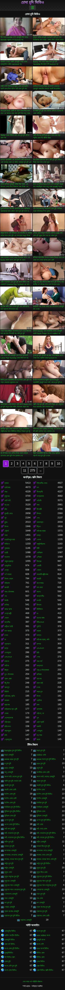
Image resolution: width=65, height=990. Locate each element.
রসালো (7, 661)
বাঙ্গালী (39, 726)
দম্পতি (39, 600)
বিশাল (38, 696)
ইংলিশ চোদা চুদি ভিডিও (44, 794)
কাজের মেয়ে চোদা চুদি (44, 854)
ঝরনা (38, 739)
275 (32, 470)
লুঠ (5, 518)
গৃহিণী (39, 626)
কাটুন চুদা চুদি (9, 863)
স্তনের (39, 678)
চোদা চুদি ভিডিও (32, 2)
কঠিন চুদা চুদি (9, 841)
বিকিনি (7, 691)
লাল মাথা (40, 587)
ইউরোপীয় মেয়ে (42, 483)
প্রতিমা (39, 700)
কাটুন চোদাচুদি (9, 868)
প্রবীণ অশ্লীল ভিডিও (12, 935)
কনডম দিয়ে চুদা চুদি (43, 846)
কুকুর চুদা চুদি (41, 868)
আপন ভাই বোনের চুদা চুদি (13, 776)
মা (5, 639)
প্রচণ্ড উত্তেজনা (43, 670)
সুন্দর (6, 522)
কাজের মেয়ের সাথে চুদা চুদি (14, 859)
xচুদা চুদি (40, 768)
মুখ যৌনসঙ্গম (9, 674)
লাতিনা (7, 665)
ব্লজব (7, 483)
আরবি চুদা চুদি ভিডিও (44, 785)
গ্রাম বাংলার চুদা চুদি (43, 907)
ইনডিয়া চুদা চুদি (42, 802)
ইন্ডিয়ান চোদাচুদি (42, 815)
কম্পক (39, 644)
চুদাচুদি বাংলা (41, 939)
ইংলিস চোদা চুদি (10, 802)
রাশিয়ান (39, 674)
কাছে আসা (8, 609)
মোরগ (7, 617)
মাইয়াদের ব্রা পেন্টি (11, 709)
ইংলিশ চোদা (41, 789)
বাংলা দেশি (40, 944)
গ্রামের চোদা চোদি (43, 915)
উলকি (6, 600)
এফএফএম (8, 657)
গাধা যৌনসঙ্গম (9, 591)
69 (38, 652)
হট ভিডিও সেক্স (10, 957)
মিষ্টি (38, 548)
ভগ (38, 487)
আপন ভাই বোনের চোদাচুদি (46, 776)
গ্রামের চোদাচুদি (26, 920)
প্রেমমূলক (8, 739)
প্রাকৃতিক (8, 565)
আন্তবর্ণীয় (40, 596)
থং (37, 613)
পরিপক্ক (7, 722)
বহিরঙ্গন (7, 583)
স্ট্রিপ (39, 526)
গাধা (6, 491)
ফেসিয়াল (39, 552)
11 (24, 470)
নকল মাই (40, 683)
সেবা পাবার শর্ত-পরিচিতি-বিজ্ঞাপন (32, 981)
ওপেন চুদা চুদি (9, 820)
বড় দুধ (7, 505)
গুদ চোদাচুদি (41, 902)
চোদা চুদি (7, 961)
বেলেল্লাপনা (9, 717)
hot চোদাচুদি (9, 755)
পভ (6, 596)
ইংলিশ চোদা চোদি (10, 798)
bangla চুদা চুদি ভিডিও (13, 750)
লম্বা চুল (39, 691)
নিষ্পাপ (39, 513)
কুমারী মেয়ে (8, 513)
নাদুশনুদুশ (8, 730)
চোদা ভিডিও (41, 961)
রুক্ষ (38, 704)
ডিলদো (39, 604)
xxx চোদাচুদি (9, 768)
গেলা (38, 657)
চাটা (6, 735)
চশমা (6, 635)
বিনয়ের (39, 561)
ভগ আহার (8, 631)
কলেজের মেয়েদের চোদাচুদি (14, 854)
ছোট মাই (8, 500)
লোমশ (39, 570)
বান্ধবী (39, 578)
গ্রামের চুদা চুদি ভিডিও (12, 915)
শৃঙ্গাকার (7, 548)
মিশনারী (39, 509)
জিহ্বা (6, 670)
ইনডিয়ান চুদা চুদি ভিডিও (12, 807)
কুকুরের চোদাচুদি (10, 881)
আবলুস (7, 687)
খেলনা (39, 539)
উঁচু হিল (7, 683)
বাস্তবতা (40, 665)
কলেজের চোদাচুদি (10, 850)
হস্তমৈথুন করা (10, 539)
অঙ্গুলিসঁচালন (41, 544)
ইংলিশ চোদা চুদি (10, 794)
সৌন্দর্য (7, 531)
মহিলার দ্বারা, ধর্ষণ (43, 639)
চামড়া (38, 535)
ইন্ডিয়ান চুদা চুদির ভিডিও (12, 811)
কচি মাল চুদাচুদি (10, 828)
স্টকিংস (7, 544)
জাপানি (7, 587)
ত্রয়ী (6, 552)
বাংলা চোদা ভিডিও (10, 970)
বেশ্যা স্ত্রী (8, 613)
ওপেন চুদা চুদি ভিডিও (44, 820)
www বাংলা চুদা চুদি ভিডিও (46, 759)
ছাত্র (6, 648)
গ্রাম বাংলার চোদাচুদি (12, 911)
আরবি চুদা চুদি (9, 785)
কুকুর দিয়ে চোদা (42, 872)
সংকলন (7, 557)
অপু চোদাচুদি (9, 772)
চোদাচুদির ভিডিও (10, 931)
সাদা (38, 505)
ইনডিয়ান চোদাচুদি (42, 807)
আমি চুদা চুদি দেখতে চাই (13, 781)
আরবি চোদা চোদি (10, 789)
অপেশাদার (40, 583)
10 (58, 463)
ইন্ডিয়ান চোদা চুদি (10, 815)
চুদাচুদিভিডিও (9, 952)
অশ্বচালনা (40, 496)
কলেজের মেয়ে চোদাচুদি (45, 850)
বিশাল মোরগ (9, 578)
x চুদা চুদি (8, 763)
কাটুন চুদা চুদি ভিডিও (43, 863)
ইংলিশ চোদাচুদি (42, 798)
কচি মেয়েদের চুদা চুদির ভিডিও (15, 837)
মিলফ (6, 526)
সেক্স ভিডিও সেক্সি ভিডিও (45, 970)
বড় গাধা (39, 735)
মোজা (6, 713)
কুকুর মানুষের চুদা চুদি (12, 876)
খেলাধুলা (39, 730)
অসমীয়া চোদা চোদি (43, 772)
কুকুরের (7, 496)
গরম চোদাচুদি (9, 898)
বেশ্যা (6, 570)
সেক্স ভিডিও (40, 965)
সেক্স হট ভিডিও (10, 944)
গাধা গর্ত (39, 661)
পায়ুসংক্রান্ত (9, 561)
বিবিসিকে (40, 609)
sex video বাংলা (43, 935)
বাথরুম (7, 700)
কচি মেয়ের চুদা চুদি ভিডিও (45, 837)
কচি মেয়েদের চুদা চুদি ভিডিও (46, 833)
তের (38, 518)
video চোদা (41, 755)
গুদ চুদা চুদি (8, 902)
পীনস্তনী (40, 491)
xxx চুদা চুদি (41, 763)
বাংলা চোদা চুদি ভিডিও (12, 948)
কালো (38, 591)
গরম (6, 535)
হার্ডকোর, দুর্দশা (10, 696)
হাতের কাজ (40, 617)
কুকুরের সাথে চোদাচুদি (12, 885)
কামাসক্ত (40, 522)
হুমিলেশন (8, 726)
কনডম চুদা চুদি (9, 846)
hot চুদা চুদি (41, 750)
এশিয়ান (39, 557)
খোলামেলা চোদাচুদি (11, 894)
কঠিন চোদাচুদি (41, 841)
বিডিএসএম (40, 622)
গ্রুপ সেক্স (8, 678)
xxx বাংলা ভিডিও (43, 948)
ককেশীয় (7, 622)
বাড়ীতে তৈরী (9, 626)
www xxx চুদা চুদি (12, 759)
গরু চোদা (40, 898)
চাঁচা (6, 509)
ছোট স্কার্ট (40, 722)
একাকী (39, 565)
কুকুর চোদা (8, 872)
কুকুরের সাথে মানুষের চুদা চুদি (46, 885)
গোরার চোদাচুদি (10, 907)
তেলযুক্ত (8, 652)
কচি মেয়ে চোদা (42, 828)
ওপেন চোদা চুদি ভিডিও (12, 824)
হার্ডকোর (7, 487)
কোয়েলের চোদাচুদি (43, 889)
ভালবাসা (39, 709)
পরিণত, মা (40, 713)
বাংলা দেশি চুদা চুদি (11, 965)
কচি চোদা (40, 824)
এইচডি (39, 500)
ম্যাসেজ (7, 704)
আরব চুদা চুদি (41, 781)
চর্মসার (7, 604)
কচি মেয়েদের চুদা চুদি (12, 833)
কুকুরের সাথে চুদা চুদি (44, 881)
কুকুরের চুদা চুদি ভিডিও (44, 876)
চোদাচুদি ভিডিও (10, 939)
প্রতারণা (7, 644)
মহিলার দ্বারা (41, 531)
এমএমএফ (40, 648)
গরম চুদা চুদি (41, 894)
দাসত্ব (39, 635)
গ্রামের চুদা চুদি (42, 911)
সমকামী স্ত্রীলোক (42, 574)
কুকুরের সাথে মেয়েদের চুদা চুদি (15, 889)
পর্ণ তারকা (8, 574)
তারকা (39, 631)
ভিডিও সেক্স (40, 952)
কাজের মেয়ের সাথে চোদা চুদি (46, 859)
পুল (38, 717)
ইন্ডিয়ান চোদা (41, 811)
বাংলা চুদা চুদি (41, 931)
